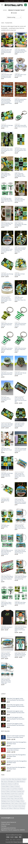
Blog (14, 839)
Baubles (24, 779)
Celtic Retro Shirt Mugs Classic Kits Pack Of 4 (20, 603)
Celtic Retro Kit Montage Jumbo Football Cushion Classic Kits (20, 450)
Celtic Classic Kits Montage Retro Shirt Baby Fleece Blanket (21, 224)
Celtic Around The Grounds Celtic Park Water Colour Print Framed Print (6, 655)
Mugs (12, 798)
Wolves (11, 808)
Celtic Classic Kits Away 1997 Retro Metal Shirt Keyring (6, 325)
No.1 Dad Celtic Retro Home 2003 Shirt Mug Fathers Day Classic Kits (6, 200)
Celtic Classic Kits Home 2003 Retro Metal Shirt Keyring (20, 349)
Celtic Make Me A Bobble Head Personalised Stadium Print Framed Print (20, 629)
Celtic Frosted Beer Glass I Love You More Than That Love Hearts (7, 224)
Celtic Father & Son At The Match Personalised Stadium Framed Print (20, 654)
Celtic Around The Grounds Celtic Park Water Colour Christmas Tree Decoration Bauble (20, 501)
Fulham (7, 791)
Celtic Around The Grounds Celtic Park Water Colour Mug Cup (20, 527)
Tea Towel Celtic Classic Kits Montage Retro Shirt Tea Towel (20, 150)
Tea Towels (14, 805)
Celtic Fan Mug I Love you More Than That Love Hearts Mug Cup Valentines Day (7, 552)
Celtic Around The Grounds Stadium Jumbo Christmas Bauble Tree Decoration (7, 249)
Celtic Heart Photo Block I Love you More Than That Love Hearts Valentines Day (7, 578)
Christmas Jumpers (6, 788)
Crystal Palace (14, 788)
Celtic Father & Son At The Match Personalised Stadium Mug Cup (20, 551)
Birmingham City (12, 781)
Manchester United (6, 798)
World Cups (16, 808)
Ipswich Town (14, 793)
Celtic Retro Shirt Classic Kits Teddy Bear (20, 75)
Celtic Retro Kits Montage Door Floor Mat (7, 274)
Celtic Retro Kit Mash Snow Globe (20, 274)
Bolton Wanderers (21, 781)
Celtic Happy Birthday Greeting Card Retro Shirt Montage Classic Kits (21, 51)
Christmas (17, 786)
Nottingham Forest (6, 801)
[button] (2, 5)
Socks (20, 803)
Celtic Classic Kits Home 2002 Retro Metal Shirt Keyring (7, 349)
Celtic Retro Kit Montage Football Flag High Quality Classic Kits (7, 474)
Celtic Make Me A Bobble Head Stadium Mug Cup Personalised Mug (20, 578)
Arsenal (3, 779)
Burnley (10, 783)
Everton (3, 791)
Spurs (24, 803)
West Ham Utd (5, 808)
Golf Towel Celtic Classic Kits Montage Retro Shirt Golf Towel (7, 150)
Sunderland (4, 805)
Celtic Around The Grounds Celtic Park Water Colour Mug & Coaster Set (6, 681)
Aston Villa (8, 779)
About (7, 839)
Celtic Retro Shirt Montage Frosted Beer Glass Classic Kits (20, 200)
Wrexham (22, 808)
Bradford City (4, 783)
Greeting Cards (20, 791)
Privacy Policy (18, 834)
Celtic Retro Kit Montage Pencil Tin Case (7, 126)
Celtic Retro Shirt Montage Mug (5, 526)
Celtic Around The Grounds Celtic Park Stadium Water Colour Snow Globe (6, 299)
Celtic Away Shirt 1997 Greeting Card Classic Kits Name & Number (6, 51)
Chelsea (12, 786)
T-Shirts (9, 805)
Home (5, 10)
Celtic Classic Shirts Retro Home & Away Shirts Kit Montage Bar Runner (7, 425)
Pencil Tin (13, 801)
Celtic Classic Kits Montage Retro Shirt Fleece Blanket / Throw (20, 175)
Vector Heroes (22, 805)
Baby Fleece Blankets (16, 779)
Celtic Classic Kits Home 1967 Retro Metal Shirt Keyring (20, 325)
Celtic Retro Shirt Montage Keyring (5, 500)
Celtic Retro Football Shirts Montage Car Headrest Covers (19, 425)
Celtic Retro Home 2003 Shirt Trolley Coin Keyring (21, 126)
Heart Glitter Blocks (6, 793)
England (20, 788)
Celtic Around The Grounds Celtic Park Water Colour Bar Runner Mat (21, 399)
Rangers (18, 801)
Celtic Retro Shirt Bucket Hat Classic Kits (20, 373)
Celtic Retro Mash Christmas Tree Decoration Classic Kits (20, 299)
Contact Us (19, 839)
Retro (22, 801)
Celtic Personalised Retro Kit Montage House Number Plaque (21, 101)
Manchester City (17, 796)
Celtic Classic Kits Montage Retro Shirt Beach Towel (6, 175)
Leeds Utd (21, 793)
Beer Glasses (4, 781)
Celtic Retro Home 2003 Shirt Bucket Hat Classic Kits (6, 374)
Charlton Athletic (5, 786)
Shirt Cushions (15, 803)
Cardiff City (15, 783)
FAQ (11, 839)
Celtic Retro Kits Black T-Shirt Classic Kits (7, 627)
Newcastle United (18, 798)
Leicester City (5, 796)
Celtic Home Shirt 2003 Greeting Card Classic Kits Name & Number (6, 76)
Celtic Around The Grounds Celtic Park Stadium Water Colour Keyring (20, 475)
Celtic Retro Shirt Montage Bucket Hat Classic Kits (6, 399)
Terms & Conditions (10, 834)
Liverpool (11, 796)
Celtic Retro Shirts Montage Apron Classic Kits (6, 450)
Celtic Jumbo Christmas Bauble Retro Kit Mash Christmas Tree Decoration (20, 249)
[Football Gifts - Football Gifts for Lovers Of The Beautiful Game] (13, 4)
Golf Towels (13, 791)
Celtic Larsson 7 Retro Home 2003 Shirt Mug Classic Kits (6, 604)
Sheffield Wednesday (6, 803)
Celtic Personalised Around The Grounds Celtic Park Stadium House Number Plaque (6, 101)
